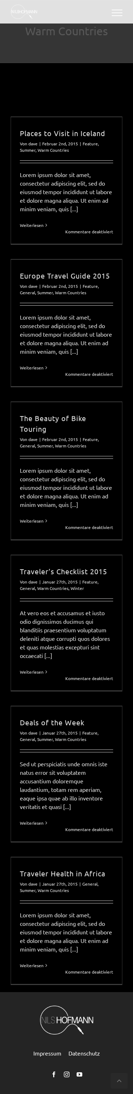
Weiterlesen (32, 225)
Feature (90, 143)
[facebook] (54, 1074)
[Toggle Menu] (117, 13)
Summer (27, 150)
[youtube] (79, 1074)
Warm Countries (53, 150)
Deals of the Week (52, 722)
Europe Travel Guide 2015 (65, 275)
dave (33, 143)
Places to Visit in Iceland (62, 133)
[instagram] (67, 1074)
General (27, 292)
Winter (77, 588)
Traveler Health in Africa (62, 873)
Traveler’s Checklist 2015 (63, 571)
